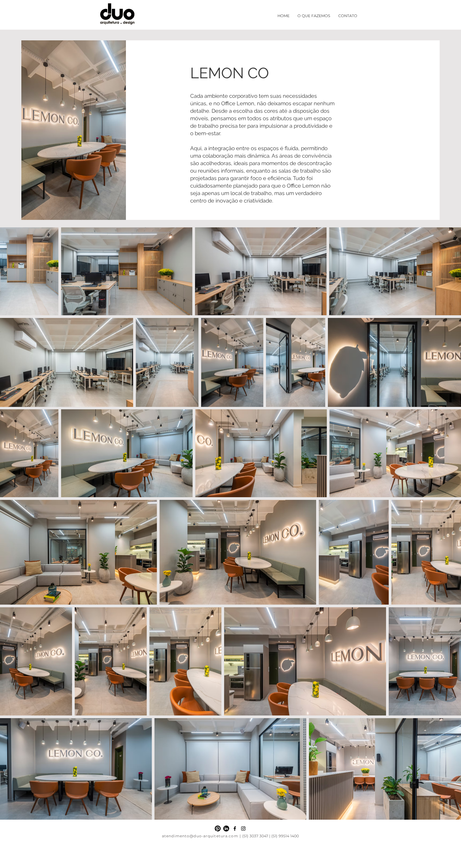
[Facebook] (235, 828)
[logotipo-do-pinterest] (218, 828)
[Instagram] (243, 828)
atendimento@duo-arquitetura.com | (202, 836)
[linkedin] (226, 828)
